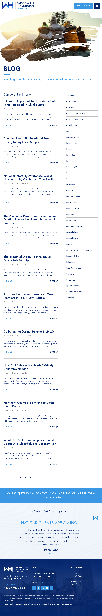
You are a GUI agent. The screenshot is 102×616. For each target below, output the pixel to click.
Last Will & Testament (74, 196)
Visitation (70, 297)
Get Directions (36, 582)
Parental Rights (72, 238)
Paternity (69, 244)
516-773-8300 (14, 588)
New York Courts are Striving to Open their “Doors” (29, 404)
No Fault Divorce (73, 220)
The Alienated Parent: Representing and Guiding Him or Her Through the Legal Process (30, 219)
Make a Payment (76, 584)
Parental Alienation (73, 232)
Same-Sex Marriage (74, 268)
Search (45, 604)
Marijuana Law (71, 202)
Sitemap (52, 604)
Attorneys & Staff (76, 573)
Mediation (70, 214)
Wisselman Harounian (11, 109)
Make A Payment (83, 5)
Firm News (70, 184)
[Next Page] (30, 478)
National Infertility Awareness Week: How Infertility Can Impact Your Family (29, 178)
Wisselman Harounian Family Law (18, 604)
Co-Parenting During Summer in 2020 (29, 331)
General (69, 190)
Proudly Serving (75, 581)
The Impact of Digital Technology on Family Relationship (27, 258)
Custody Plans (71, 125)
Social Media (71, 280)
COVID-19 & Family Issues (76, 119)
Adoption (70, 95)
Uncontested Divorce (74, 291)
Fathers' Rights (71, 167)
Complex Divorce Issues (75, 113)
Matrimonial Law (72, 208)
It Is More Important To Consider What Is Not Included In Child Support (29, 103)
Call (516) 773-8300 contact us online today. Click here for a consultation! (51, 495)
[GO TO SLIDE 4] (54, 553)
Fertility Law (71, 173)
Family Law (24, 183)
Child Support (25, 109)
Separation (70, 274)
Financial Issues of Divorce (76, 179)
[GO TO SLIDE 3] (52, 553)
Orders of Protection (74, 226)
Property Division (73, 256)
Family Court (71, 155)
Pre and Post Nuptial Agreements (79, 250)
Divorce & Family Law (77, 576)
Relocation (70, 262)
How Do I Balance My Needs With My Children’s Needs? (28, 367)
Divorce (23, 227)
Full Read (8, 125)
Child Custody (26, 335)
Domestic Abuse (72, 137)
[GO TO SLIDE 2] (50, 553)
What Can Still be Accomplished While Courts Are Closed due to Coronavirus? (30, 442)
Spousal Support (72, 285)
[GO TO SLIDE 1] (47, 553)
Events (68, 149)
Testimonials (74, 579)
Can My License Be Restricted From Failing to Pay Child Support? (27, 140)
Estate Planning (72, 143)
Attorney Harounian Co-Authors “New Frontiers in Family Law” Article (29, 296)
